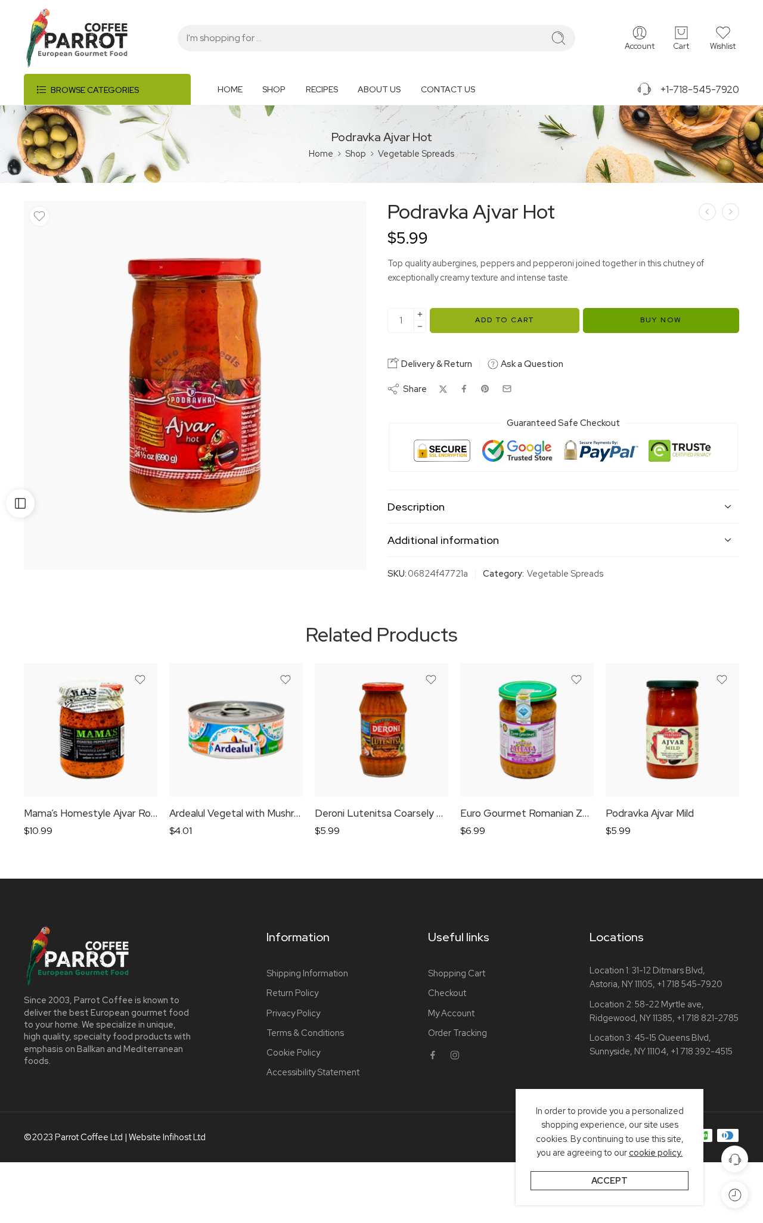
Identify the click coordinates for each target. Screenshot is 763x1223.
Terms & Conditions (305, 1032)
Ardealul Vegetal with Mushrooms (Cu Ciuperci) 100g (236, 813)
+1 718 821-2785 (708, 1017)
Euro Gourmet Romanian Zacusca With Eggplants (527, 813)
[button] (722, 38)
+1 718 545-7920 (689, 983)
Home (321, 153)
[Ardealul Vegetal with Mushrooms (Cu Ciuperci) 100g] (236, 729)
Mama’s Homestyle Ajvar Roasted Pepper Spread (90, 813)
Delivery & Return (435, 364)
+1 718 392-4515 (702, 1051)
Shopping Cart (456, 973)
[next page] (730, 211)
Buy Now (661, 320)
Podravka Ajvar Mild (650, 813)
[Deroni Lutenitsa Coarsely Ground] (381, 729)
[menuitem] (240, 94)
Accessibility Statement (312, 1072)
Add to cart (504, 320)
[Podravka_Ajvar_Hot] (195, 385)
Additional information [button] (443, 540)
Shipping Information (307, 973)
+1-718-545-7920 (696, 89)
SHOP (274, 89)
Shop (355, 153)
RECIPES (322, 89)
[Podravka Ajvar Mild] (672, 729)
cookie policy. (656, 1152)
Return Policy (292, 992)
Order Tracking (457, 1032)
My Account (451, 1013)
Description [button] (416, 507)
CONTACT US (448, 89)
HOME (230, 89)
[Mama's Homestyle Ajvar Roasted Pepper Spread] (707, 211)
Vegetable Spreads (416, 153)
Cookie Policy (293, 1052)
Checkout (447, 992)
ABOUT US (379, 89)
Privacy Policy (293, 1013)
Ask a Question (531, 364)
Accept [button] (609, 1180)
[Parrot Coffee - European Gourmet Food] (77, 38)
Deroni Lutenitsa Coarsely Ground (381, 813)
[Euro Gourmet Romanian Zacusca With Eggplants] (527, 729)
